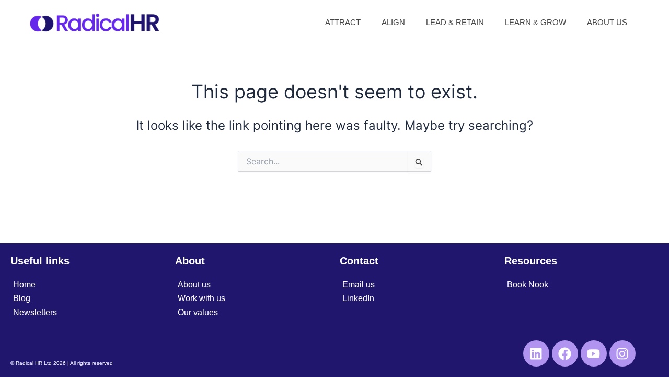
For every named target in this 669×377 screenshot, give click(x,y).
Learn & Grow (535, 22)
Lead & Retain (455, 22)
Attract (343, 22)
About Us (607, 22)
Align (393, 22)
